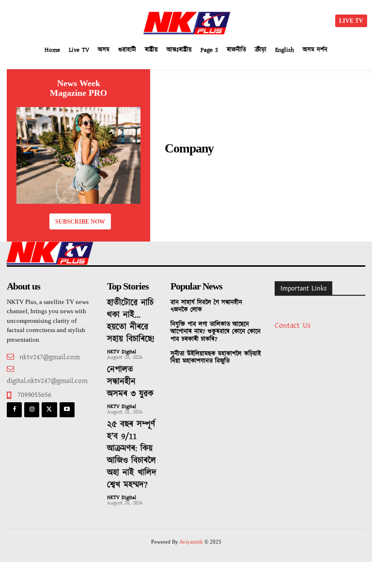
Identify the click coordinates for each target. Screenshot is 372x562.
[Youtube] (67, 409)
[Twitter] (49, 409)
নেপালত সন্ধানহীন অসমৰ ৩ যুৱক (130, 382)
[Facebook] (14, 409)
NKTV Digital (121, 352)
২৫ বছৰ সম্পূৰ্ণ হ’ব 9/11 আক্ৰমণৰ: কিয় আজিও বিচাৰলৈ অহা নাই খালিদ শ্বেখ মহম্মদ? (131, 454)
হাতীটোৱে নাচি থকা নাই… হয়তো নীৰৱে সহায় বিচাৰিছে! (131, 321)
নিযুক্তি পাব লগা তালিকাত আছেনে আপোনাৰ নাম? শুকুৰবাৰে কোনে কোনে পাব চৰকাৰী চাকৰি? (215, 332)
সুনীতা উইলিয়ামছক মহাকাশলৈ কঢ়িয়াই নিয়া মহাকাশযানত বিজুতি (215, 357)
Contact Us (292, 325)
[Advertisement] (92, 19)
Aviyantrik (191, 542)
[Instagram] (31, 409)
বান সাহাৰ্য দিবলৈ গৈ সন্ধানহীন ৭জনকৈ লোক (206, 306)
